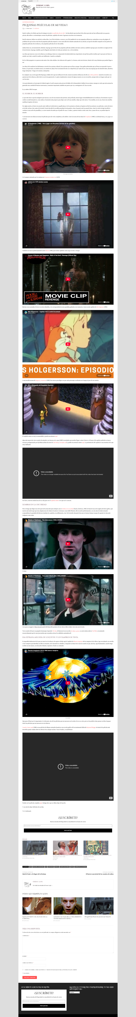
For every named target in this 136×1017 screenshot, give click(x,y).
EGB (46, 866)
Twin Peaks (55, 442)
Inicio (24, 18)
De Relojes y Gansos (94, 18)
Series (72, 866)
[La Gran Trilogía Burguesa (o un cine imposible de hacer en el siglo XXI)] (67, 848)
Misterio (47, 250)
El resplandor (88, 116)
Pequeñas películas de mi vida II (31, 855)
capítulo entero (55, 500)
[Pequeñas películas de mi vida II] (37, 848)
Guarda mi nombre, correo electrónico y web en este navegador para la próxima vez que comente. (51, 969)
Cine (31, 866)
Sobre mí (104, 18)
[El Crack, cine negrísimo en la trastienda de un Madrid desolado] (98, 848)
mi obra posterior (93, 75)
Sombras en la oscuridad (67, 509)
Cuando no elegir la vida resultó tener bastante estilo (67, 918)
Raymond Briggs (91, 727)
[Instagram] (114, 1)
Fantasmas (50, 866)
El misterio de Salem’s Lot (50, 177)
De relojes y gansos (75, 631)
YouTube (94, 631)
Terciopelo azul (63, 442)
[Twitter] (112, 1)
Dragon (37, 380)
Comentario (26, 935)
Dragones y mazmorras (38, 866)
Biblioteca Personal (80, 18)
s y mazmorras (42, 380)
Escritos (58, 18)
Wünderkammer (67, 18)
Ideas (29, 18)
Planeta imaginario (78, 641)
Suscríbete (26, 973)
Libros (51, 18)
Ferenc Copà (42, 5)
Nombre (24, 956)
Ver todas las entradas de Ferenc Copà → (42, 885)
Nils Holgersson (100, 307)
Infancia (57, 866)
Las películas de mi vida (40, 18)
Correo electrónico (28, 962)
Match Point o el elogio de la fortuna (34, 918)
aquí (56, 436)
